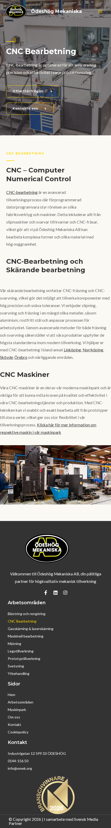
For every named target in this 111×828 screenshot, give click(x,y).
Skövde (6, 357)
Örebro (20, 357)
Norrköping (93, 349)
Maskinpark (17, 709)
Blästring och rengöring (26, 613)
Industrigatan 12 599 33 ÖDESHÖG (37, 753)
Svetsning (16, 666)
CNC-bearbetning (22, 192)
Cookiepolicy (18, 732)
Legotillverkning (21, 651)
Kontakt (14, 724)
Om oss (14, 717)
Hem (11, 694)
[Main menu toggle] (100, 11)
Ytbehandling (18, 673)
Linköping (72, 349)
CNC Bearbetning (22, 621)
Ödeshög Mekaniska (56, 11)
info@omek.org (20, 768)
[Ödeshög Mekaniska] (16, 11)
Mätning (14, 643)
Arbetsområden (20, 702)
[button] (6, 474)
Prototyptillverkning (24, 658)
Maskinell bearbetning (25, 636)
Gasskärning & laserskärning (30, 628)
